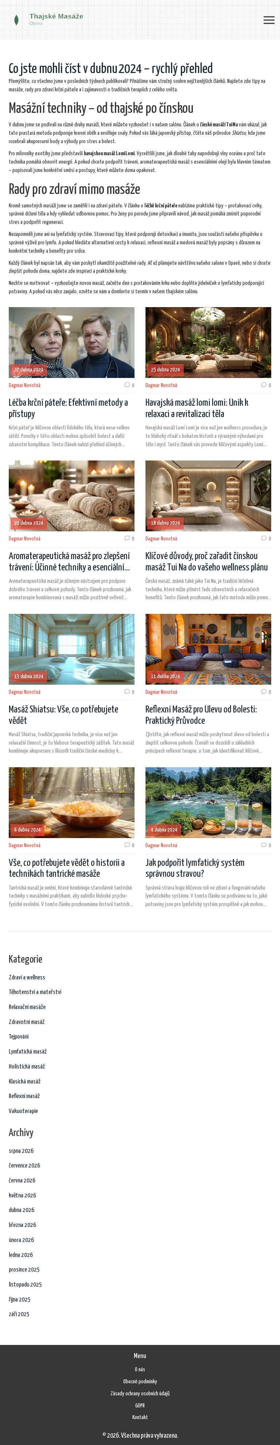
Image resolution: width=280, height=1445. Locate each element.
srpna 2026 (21, 1151)
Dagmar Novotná (24, 385)
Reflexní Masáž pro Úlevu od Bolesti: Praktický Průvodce (201, 715)
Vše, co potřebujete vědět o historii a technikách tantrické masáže (67, 868)
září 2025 (19, 1314)
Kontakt (140, 1417)
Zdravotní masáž (26, 1022)
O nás (140, 1369)
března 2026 (22, 1225)
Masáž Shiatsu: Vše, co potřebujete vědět (63, 715)
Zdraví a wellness (27, 978)
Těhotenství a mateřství (35, 992)
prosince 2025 (24, 1270)
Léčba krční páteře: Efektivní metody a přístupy (68, 408)
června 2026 (22, 1181)
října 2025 (20, 1300)
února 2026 (21, 1240)
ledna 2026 (21, 1255)
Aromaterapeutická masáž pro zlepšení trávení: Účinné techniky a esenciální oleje (69, 562)
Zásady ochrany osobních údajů (140, 1393)
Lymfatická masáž (28, 1052)
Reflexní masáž (24, 1096)
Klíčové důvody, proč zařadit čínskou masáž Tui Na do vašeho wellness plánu (206, 562)
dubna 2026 (21, 1210)
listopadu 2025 (25, 1285)
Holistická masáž (27, 1067)
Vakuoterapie (23, 1111)
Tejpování (18, 1037)
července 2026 (24, 1166)
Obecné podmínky (140, 1381)
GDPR (140, 1405)
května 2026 (22, 1196)
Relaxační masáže (27, 1007)
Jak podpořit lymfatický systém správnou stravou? (195, 868)
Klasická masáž (24, 1082)
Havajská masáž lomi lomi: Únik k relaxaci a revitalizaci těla (196, 408)
